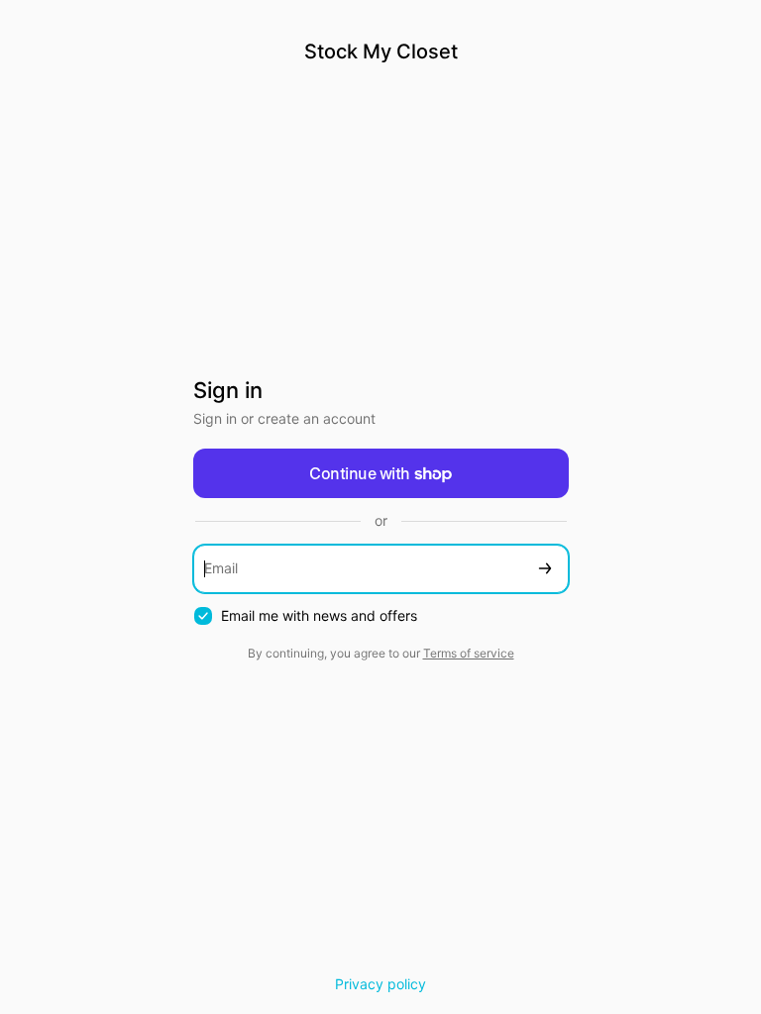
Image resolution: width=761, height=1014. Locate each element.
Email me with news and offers (319, 615)
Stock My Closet (381, 51)
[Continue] (545, 569)
